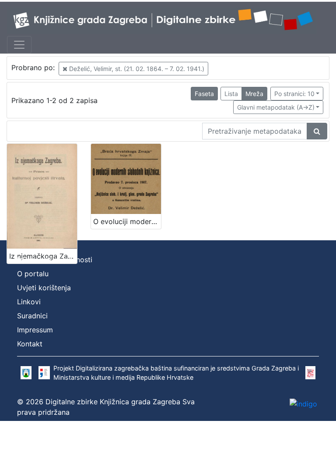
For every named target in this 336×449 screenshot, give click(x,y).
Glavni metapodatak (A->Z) (276, 107)
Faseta (204, 93)
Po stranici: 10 (294, 93)
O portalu (33, 273)
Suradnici (32, 315)
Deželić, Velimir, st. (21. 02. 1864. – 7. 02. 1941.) (135, 68)
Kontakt (29, 343)
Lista (231, 93)
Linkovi (29, 301)
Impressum (35, 329)
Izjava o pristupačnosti (54, 259)
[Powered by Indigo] (303, 403)
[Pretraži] (317, 131)
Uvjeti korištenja (44, 287)
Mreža (254, 93)
